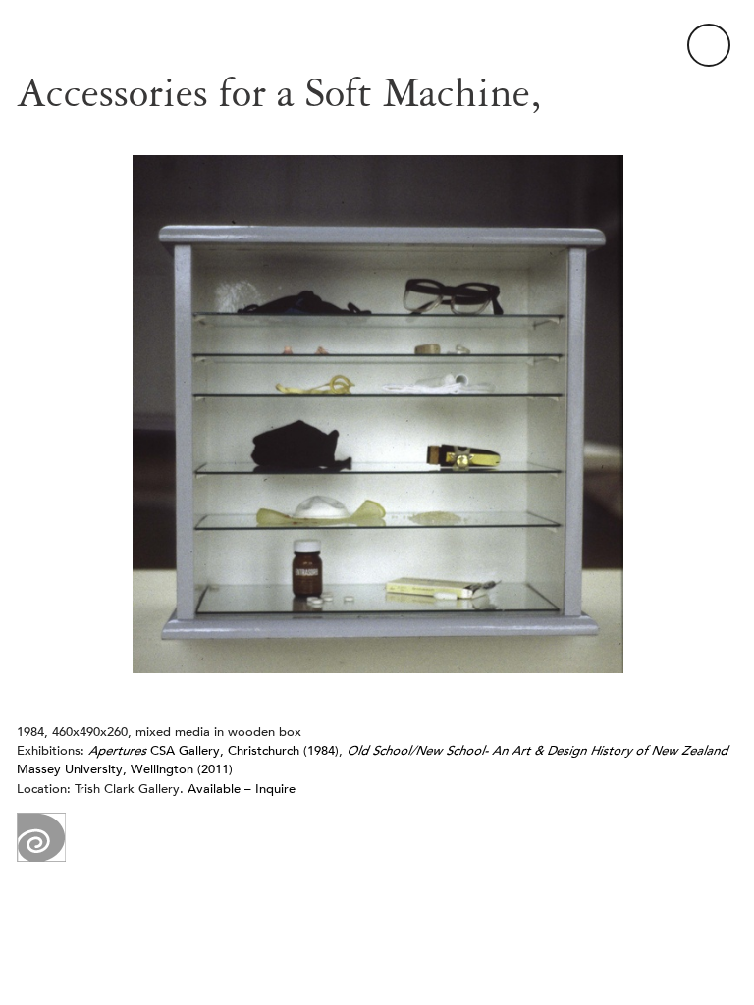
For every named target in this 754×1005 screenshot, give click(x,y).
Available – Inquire (242, 788)
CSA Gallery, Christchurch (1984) (213, 750)
